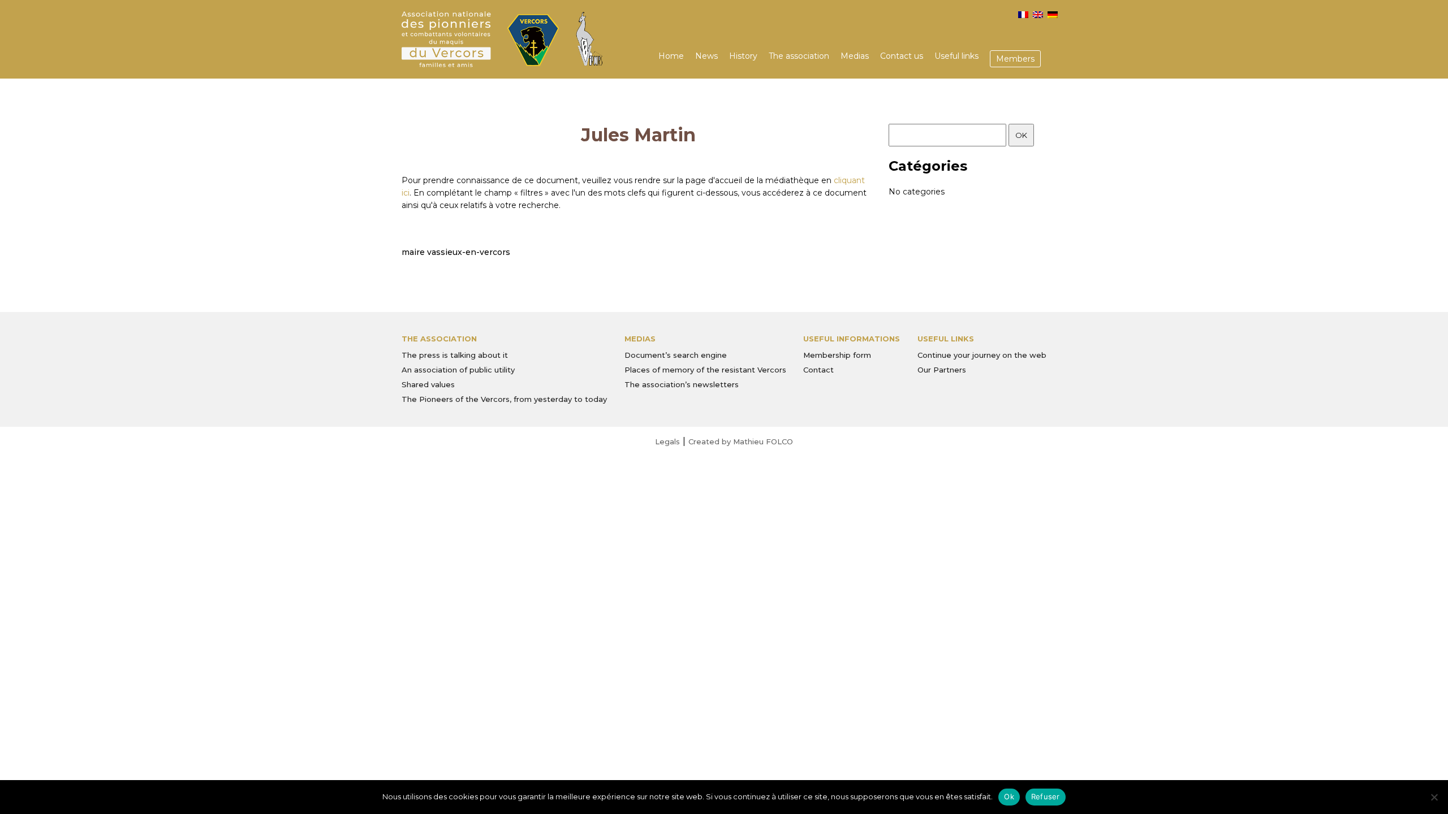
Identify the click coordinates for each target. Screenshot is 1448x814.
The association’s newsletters (681, 384)
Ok (1009, 796)
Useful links (956, 56)
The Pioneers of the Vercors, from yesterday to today (504, 399)
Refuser (1045, 796)
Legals (667, 441)
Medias (855, 56)
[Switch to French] (1023, 14)
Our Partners (941, 369)
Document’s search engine (675, 355)
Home (671, 56)
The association (799, 56)
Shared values (428, 384)
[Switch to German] (1053, 14)
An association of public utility (458, 369)
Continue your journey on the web (981, 355)
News (706, 56)
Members (1015, 59)
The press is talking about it (455, 355)
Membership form (837, 355)
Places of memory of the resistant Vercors (705, 369)
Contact (818, 369)
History (743, 56)
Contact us (901, 56)
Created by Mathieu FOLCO (740, 441)
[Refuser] (1434, 797)
